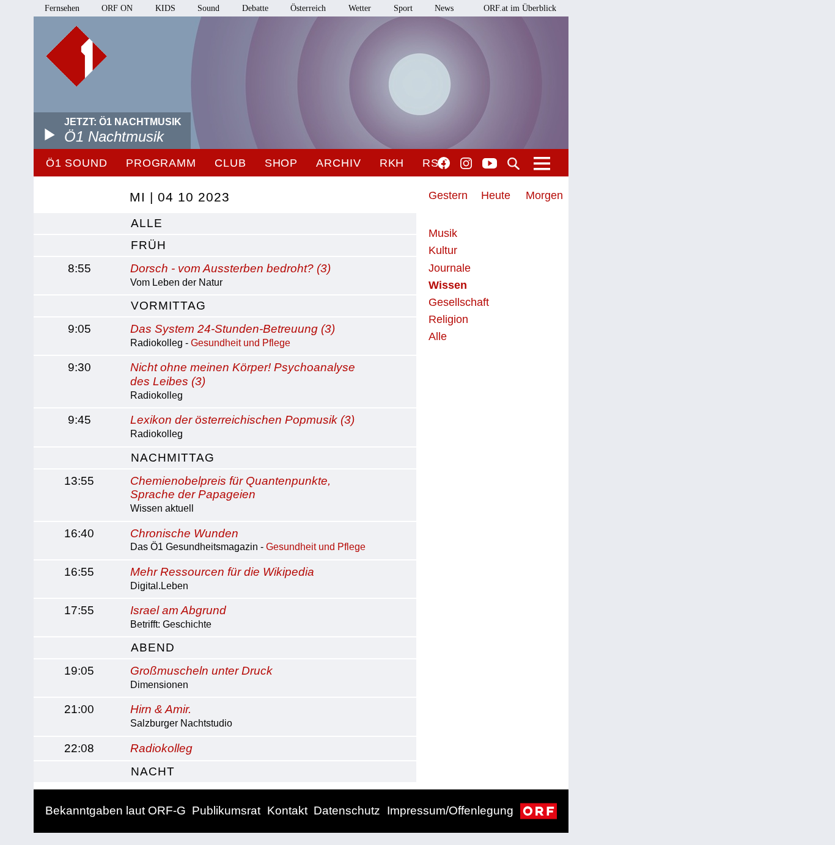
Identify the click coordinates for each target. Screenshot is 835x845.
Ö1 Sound (77, 163)
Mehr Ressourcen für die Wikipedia (222, 571)
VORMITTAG (168, 305)
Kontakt (287, 810)
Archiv (338, 163)
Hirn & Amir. (160, 709)
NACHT (153, 771)
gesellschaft (459, 302)
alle (147, 223)
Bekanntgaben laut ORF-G (115, 810)
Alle (438, 336)
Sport (403, 8)
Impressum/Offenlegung (450, 810)
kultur (443, 250)
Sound (208, 8)
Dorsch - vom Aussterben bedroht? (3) (230, 268)
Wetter (359, 8)
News (444, 8)
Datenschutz (347, 810)
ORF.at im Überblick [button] (520, 8)
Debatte (255, 8)
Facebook (444, 163)
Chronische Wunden (184, 533)
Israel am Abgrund (178, 610)
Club (230, 163)
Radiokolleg (161, 748)
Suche (513, 164)
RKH (392, 163)
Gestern (448, 195)
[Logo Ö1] (76, 56)
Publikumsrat (226, 810)
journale (450, 268)
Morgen (544, 195)
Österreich (308, 8)
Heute (495, 195)
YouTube (489, 164)
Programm (161, 163)
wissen (448, 285)
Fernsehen (62, 8)
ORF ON (117, 8)
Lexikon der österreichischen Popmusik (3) (242, 419)
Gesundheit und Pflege (240, 343)
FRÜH (148, 245)
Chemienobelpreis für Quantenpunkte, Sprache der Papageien (230, 487)
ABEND (153, 647)
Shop (281, 163)
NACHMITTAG (173, 457)
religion (448, 319)
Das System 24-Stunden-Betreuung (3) (232, 328)
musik (443, 233)
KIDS (165, 8)
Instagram (466, 164)
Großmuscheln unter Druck (201, 670)
